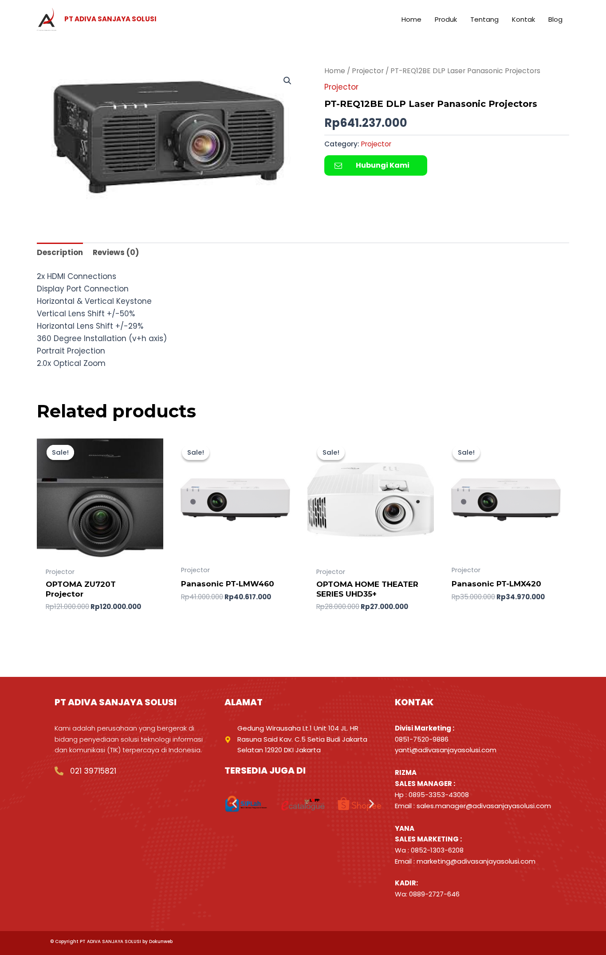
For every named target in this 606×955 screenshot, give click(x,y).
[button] (287, 81)
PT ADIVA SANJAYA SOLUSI (110, 19)
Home (334, 70)
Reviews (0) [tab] (116, 252)
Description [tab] (60, 252)
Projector (368, 70)
